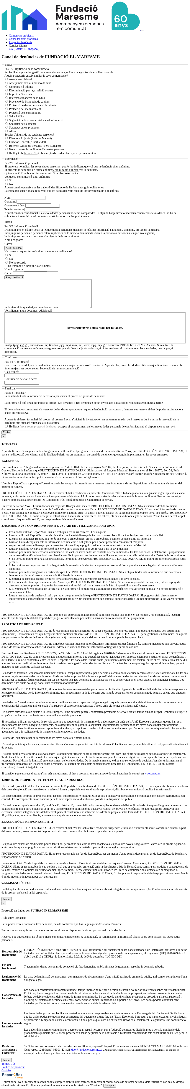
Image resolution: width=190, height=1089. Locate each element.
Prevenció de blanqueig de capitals (29, 101)
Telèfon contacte (14, 209)
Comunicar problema (21, 35)
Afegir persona (14, 247)
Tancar (6, 899)
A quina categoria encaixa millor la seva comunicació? (36, 75)
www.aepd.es (152, 773)
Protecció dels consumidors (25, 112)
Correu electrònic (14, 205)
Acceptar (109, 1085)
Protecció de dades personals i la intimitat (33, 105)
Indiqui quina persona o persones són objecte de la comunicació (41, 236)
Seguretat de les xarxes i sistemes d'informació (36, 120)
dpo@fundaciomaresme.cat (87, 1049)
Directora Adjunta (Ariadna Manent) (30, 138)
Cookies (6, 1070)
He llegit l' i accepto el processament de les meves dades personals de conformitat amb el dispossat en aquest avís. (92, 426)
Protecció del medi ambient (25, 109)
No (11, 184)
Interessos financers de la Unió (27, 97)
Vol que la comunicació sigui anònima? (27, 176)
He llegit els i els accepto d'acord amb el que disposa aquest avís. (54, 153)
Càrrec (8, 243)
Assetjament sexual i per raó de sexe (30, 83)
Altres (12, 131)
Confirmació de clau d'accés (20, 379)
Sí (10, 180)
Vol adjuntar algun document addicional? (28, 310)
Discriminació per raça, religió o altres (31, 90)
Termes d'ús (30, 153)
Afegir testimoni (14, 277)
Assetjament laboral (20, 79)
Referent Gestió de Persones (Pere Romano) (35, 145)
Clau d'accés (11, 371)
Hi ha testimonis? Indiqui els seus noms (27, 265)
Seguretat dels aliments (22, 123)
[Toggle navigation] (141, 30)
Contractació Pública (21, 86)
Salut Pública (16, 116)
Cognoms (10, 201)
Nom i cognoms (13, 239)
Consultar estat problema (23, 38)
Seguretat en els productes (24, 127)
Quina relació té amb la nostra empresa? (27, 173)
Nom (7, 197)
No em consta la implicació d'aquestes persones (36, 149)
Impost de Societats (20, 94)
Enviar (6, 432)
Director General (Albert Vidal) (27, 142)
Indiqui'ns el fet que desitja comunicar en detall (31, 307)
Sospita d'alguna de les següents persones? (29, 134)
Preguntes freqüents (20, 42)
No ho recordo (17, 262)
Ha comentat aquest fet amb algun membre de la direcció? (38, 251)
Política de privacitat (13, 1067)
